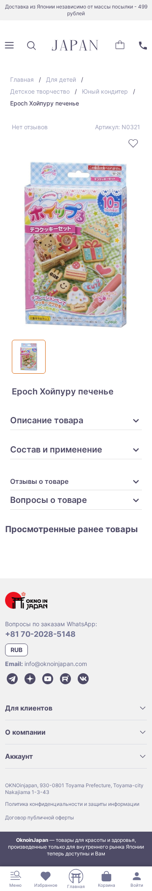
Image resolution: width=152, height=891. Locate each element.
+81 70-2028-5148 (40, 634)
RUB (16, 649)
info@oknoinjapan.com (55, 663)
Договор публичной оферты (39, 817)
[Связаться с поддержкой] (142, 45)
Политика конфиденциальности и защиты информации (72, 804)
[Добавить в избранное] (133, 143)
